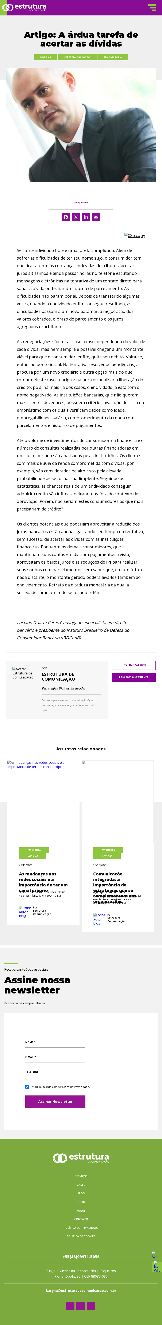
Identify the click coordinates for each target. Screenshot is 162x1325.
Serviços (81, 1176)
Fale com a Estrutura (133, 677)
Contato (81, 1219)
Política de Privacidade (74, 1087)
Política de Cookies (81, 1236)
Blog (81, 1193)
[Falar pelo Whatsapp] (157, 1256)
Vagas (81, 1210)
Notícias (45, 57)
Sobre (81, 1202)
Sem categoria (113, 57)
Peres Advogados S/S (77, 57)
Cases (81, 1185)
